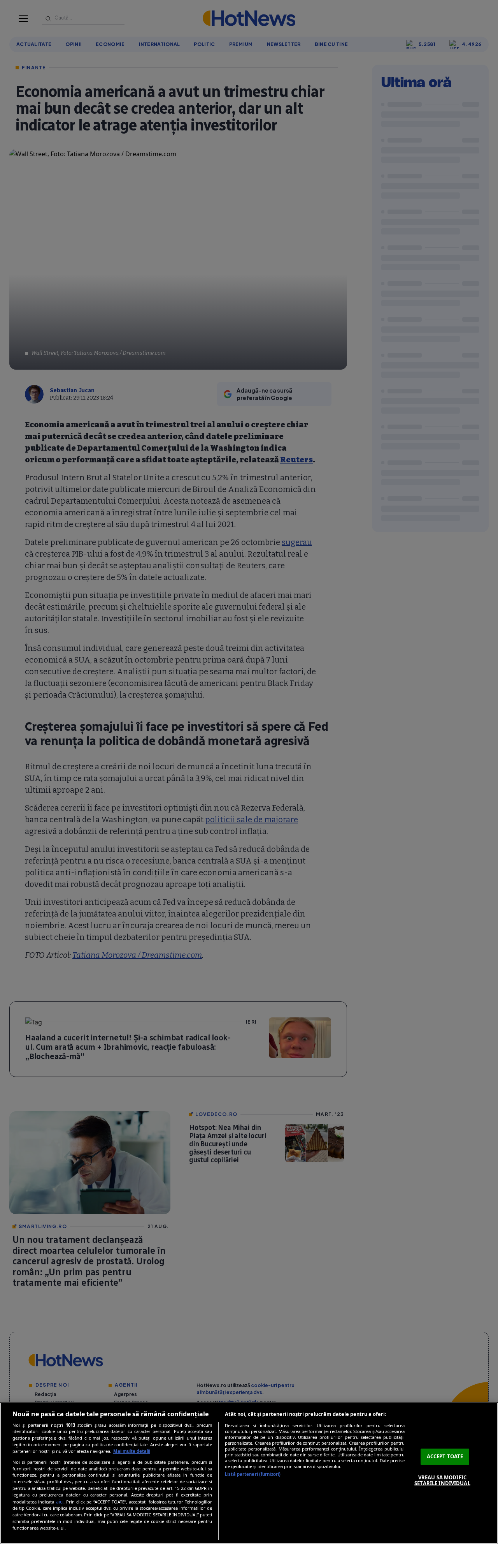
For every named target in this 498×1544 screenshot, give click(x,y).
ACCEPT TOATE (445, 1456)
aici (59, 1501)
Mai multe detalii (131, 1451)
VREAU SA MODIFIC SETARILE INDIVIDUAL (442, 1480)
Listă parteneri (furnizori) (253, 1474)
